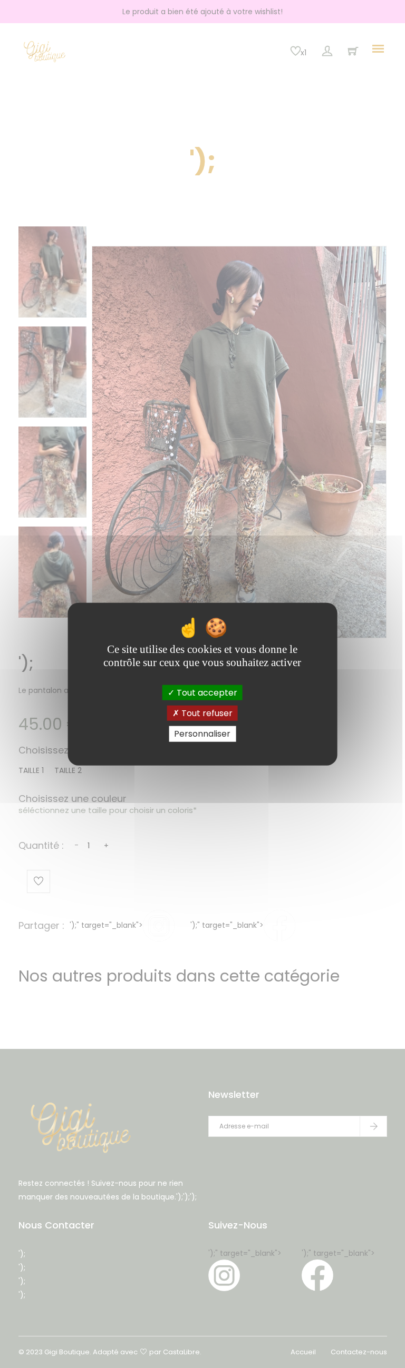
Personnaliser (202, 734)
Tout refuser (206, 713)
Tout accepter (206, 693)
